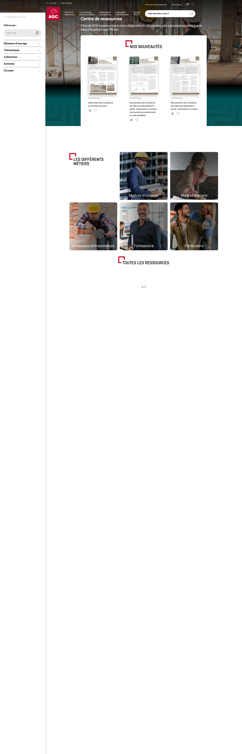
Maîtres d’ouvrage (143, 195)
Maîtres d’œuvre (194, 195)
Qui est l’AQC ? (137, 13)
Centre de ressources (70, 13)
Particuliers (194, 246)
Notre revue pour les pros (105, 13)
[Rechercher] (191, 13)
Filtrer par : (10, 25)
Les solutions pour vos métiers (87, 13)
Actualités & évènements (122, 13)
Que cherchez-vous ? (158, 14)
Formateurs (143, 246)
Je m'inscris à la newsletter (156, 5)
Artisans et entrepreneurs (93, 246)
